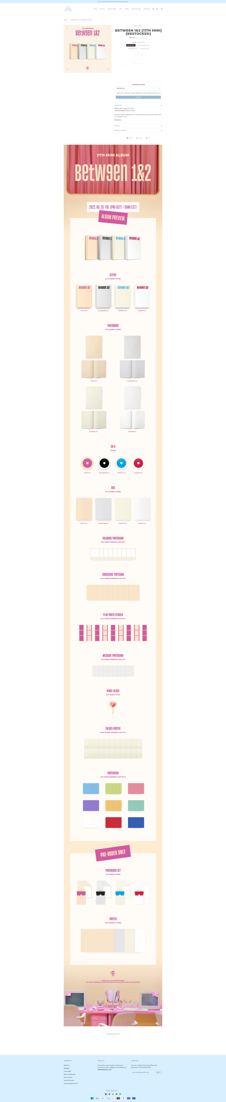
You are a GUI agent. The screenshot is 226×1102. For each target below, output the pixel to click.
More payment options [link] (138, 74)
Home (65, 19)
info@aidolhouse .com (104, 1069)
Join (158, 1072)
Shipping (117, 126)
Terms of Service (69, 1080)
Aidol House (110, 1090)
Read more (117, 120)
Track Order (67, 1071)
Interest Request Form (71, 1083)
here (112, 1067)
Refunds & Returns (120, 130)
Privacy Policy (68, 1077)
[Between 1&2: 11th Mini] (113, 585)
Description (118, 105)
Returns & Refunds (69, 1074)
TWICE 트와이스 (138, 26)
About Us (66, 1065)
